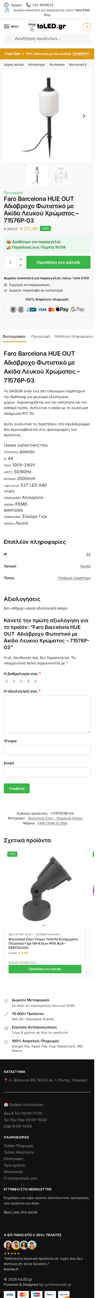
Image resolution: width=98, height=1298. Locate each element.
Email (9, 763)
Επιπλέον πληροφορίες (74, 336)
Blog (47, 15)
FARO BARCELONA (52, 823)
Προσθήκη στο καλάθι (58, 262)
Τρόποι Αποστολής (19, 1152)
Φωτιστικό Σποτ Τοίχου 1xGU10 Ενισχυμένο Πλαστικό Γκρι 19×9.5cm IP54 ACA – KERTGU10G (43, 943)
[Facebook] (6, 1220)
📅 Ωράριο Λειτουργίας (23, 1104)
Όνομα (10, 740)
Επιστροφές (14, 1158)
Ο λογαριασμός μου (20, 1178)
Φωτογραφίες (14, 336)
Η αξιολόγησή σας (22, 691)
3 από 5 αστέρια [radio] (21, 681)
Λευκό (85, 566)
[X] (34, 1220)
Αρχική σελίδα (14, 64)
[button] (86, 26)
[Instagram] (16, 1220)
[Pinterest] (53, 1220)
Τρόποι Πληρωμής (19, 1146)
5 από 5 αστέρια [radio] (36, 681)
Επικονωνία (13, 1171)
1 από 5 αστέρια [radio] (7, 681)
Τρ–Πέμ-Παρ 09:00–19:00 (25, 1120)
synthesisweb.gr (57, 1284)
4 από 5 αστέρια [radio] (29, 681)
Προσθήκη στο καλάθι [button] (45, 969)
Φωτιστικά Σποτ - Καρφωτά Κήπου (55, 818)
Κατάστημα (36, 64)
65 (88, 554)
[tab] (14, 335)
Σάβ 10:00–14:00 (18, 1126)
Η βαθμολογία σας (22, 673)
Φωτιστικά (57, 64)
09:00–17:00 (31, 1113)
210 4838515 (43, 5)
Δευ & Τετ (12, 1113)
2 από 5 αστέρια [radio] (14, 681)
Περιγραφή (40, 336)
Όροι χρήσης (15, 1165)
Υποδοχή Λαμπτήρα (74, 578)
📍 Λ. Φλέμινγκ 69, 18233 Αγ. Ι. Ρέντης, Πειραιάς (45, 1080)
